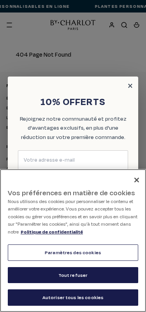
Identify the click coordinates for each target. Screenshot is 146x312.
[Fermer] (136, 180)
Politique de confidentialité (52, 231)
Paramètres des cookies (73, 252)
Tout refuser (73, 275)
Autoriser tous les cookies (73, 297)
